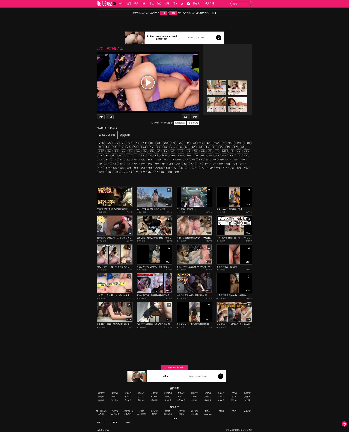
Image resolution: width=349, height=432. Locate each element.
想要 (115, 127)
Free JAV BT (115, 414)
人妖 (194, 143)
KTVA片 (154, 396)
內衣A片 (128, 400)
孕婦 (116, 151)
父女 (135, 155)
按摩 (143, 171)
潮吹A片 (114, 400)
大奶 (177, 171)
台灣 (145, 143)
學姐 (224, 155)
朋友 (128, 155)
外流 (164, 163)
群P (193, 147)
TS (224, 143)
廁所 (215, 159)
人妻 (211, 167)
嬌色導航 (194, 410)
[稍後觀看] (344, 424)
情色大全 (197, 3)
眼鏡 (200, 159)
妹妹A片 (207, 396)
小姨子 (181, 155)
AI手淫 (101, 143)
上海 (187, 143)
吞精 (108, 167)
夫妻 (180, 147)
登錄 (159, 3)
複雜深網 (194, 414)
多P (158, 151)
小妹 (110, 127)
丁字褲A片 (168, 392)
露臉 (182, 167)
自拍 (123, 143)
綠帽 (203, 155)
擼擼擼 (168, 410)
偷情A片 (168, 396)
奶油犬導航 (141, 414)
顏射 (159, 143)
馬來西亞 (159, 167)
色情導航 (181, 410)
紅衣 (104, 127)
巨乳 (163, 171)
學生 (246, 167)
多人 (175, 167)
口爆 (116, 171)
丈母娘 (246, 151)
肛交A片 (141, 396)
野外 (152, 151)
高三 (199, 163)
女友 (196, 167)
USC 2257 (101, 422)
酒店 (122, 159)
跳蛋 (166, 159)
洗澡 (122, 163)
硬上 (121, 155)
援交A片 (247, 396)
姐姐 (136, 167)
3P (156, 171)
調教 (145, 151)
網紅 (109, 151)
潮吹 (210, 155)
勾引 (235, 163)
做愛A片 (114, 392)
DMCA (114, 422)
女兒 (100, 159)
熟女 (170, 171)
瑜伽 (203, 151)
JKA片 (234, 392)
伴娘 (123, 151)
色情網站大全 (128, 410)
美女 (136, 159)
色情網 (221, 410)
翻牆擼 (181, 414)
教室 (217, 155)
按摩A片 (221, 392)
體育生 (240, 143)
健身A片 (181, 396)
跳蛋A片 (141, 392)
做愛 (116, 143)
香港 (129, 167)
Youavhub (208, 414)
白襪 (114, 147)
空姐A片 (128, 392)
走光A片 (247, 400)
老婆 (150, 167)
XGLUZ (115, 410)
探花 (210, 151)
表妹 (143, 163)
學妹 (207, 163)
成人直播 (209, 3)
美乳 (208, 143)
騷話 (158, 147)
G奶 (135, 147)
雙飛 (236, 147)
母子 (157, 163)
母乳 (100, 147)
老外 (243, 147)
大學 (129, 147)
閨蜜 (143, 159)
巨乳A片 (207, 392)
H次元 (207, 410)
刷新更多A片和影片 (175, 367)
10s (110, 116)
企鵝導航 (247, 410)
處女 (207, 147)
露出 (122, 167)
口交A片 (101, 396)
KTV (225, 167)
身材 (171, 163)
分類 (121, 3)
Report (128, 422)
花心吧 (154, 414)
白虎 (168, 167)
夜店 (150, 163)
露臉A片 (141, 400)
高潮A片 (114, 396)
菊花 (196, 155)
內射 (137, 143)
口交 (123, 171)
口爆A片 (247, 392)
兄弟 (151, 147)
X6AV (234, 410)
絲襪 (107, 163)
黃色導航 (154, 410)
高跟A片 (234, 400)
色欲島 (141, 410)
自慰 (109, 143)
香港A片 (154, 400)
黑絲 (131, 151)
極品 (189, 155)
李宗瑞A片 (181, 400)
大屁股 (158, 159)
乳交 (157, 155)
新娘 (222, 147)
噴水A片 (168, 400)
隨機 (144, 3)
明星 (152, 143)
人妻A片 (194, 396)
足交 (228, 163)
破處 (130, 143)
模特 (150, 155)
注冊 (167, 3)
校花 (208, 159)
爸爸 (238, 151)
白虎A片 (221, 396)
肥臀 (229, 147)
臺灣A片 (101, 392)
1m (101, 116)
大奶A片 (154, 392)
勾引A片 (234, 396)
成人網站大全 (101, 410)
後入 (192, 163)
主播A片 (194, 400)
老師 (166, 143)
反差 (242, 163)
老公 (107, 159)
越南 (222, 159)
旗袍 (173, 147)
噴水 (129, 159)
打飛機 (216, 143)
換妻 (231, 155)
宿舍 (214, 163)
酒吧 (193, 159)
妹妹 (189, 167)
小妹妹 (143, 147)
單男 (246, 155)
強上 (187, 147)
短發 (122, 147)
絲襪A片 (101, 400)
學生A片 (128, 396)
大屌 (143, 155)
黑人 (150, 171)
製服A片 (194, 392)
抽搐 (186, 159)
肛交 (232, 167)
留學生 (231, 143)
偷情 (239, 167)
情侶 (236, 159)
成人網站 (101, 414)
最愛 (136, 3)
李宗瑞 (101, 171)
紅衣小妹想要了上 (110, 48)
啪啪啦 (100, 430)
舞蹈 (114, 163)
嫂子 (221, 163)
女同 (100, 163)
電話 (185, 163)
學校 (107, 147)
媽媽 (129, 163)
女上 (229, 159)
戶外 (138, 151)
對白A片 (181, 392)
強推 (172, 151)
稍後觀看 (181, 123)
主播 (200, 147)
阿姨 (131, 171)
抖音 (114, 159)
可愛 (201, 143)
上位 (217, 151)
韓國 (238, 155)
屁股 (173, 155)
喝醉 (179, 159)
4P (232, 151)
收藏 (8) (194, 123)
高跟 (196, 151)
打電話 (225, 151)
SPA (107, 155)
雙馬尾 (101, 151)
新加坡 (165, 155)
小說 (151, 3)
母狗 (218, 167)
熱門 (129, 3)
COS (100, 167)
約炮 (188, 151)
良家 (248, 143)
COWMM (128, 414)
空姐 (115, 167)
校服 (150, 159)
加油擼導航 (167, 414)
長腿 (180, 143)
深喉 (243, 159)
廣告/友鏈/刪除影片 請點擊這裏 (239, 430)
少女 (165, 151)
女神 (143, 167)
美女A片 (221, 400)
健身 (204, 167)
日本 (136, 163)
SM (172, 159)
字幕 (166, 147)
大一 (214, 147)
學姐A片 (207, 400)
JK (137, 171)
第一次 (180, 151)
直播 (100, 155)
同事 (173, 143)
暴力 (114, 155)
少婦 (178, 163)
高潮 (109, 171)
